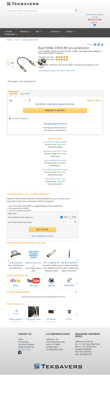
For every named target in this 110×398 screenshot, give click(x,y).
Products (24, 31)
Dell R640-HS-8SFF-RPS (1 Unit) (55, 151)
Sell (37, 31)
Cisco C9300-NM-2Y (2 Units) (55, 160)
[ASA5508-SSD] (15, 253)
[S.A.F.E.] (69, 311)
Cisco (16, 39)
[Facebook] (20, 353)
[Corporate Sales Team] (33, 311)
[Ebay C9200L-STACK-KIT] (16, 280)
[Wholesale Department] (51, 311)
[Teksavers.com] (57, 366)
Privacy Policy (24, 349)
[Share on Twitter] (99, 44)
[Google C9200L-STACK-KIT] (51, 280)
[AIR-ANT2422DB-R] (69, 253)
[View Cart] (94, 25)
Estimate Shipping (19, 118)
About (69, 31)
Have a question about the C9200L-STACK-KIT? (56, 70)
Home (9, 39)
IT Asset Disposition (10, 32)
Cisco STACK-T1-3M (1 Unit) (55, 179)
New (65, 217)
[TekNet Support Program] (15, 311)
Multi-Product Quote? (94, 14)
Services (55, 31)
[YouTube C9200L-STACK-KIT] (33, 280)
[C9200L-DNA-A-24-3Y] (33, 253)
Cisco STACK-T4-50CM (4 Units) (55, 142)
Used (74, 217)
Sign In (94, 22)
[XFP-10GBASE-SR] (51, 253)
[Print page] (102, 44)
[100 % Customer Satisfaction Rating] (56, 57)
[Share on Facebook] (95, 44)
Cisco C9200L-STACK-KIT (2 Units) (55, 170)
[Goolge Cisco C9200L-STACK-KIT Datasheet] (69, 280)
